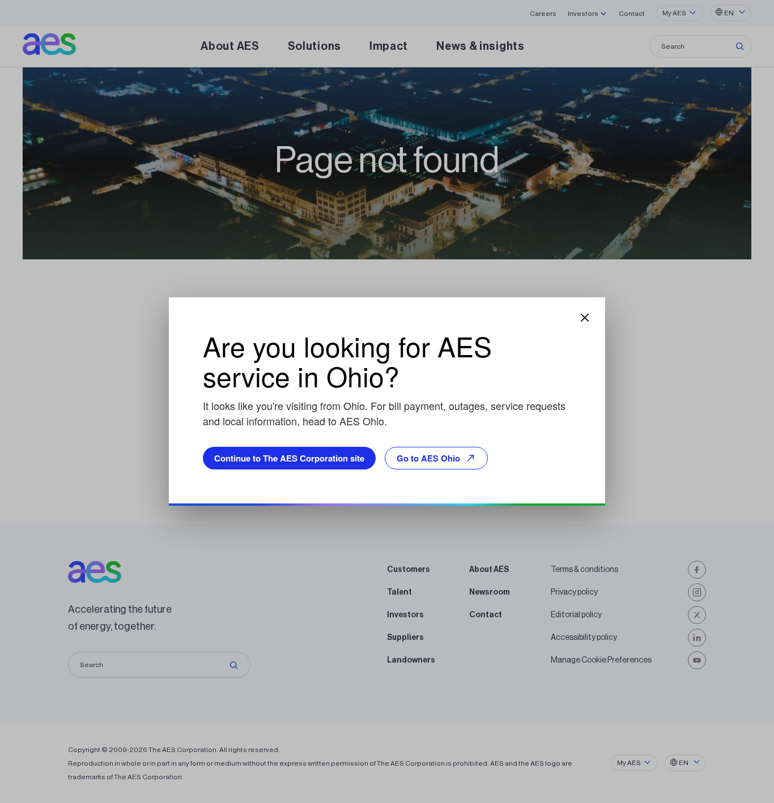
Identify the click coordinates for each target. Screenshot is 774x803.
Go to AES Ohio (428, 458)
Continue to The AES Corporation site (289, 458)
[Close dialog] (585, 318)
